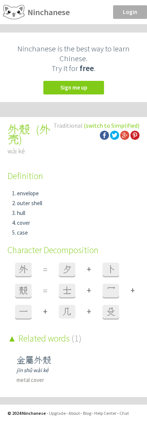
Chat (124, 413)
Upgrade (57, 413)
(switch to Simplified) (111, 125)
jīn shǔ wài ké (32, 370)
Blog (87, 413)
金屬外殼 (34, 360)
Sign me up (73, 87)
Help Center (105, 413)
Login (130, 11)
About (74, 413)
